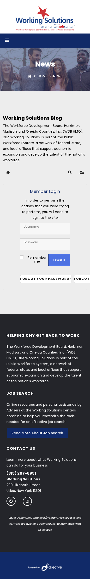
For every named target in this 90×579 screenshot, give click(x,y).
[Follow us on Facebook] (11, 501)
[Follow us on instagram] (27, 501)
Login (59, 260)
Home (42, 76)
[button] (70, 172)
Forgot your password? (46, 278)
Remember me (37, 259)
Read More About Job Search (37, 433)
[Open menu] (7, 41)
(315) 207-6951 (21, 473)
